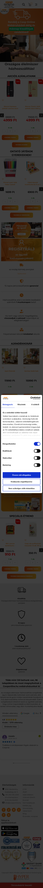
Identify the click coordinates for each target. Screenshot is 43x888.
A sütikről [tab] (35, 404)
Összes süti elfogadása (21, 475)
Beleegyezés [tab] (8, 404)
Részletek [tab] (21, 404)
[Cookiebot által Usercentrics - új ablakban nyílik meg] (30, 398)
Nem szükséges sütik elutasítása (21, 488)
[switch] (37, 451)
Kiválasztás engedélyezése (21, 482)
